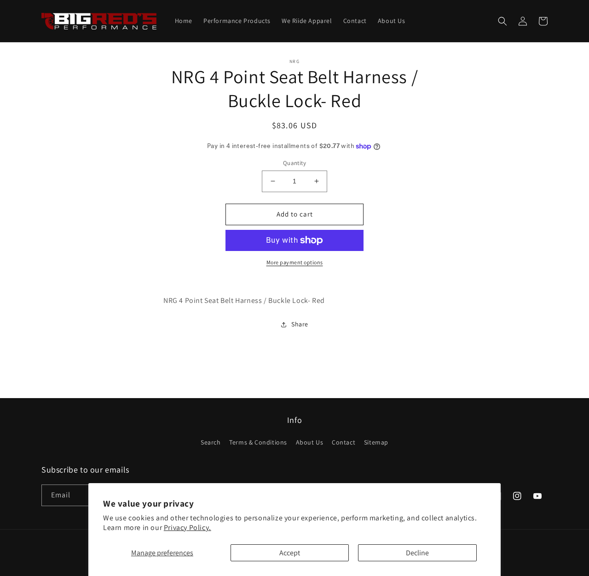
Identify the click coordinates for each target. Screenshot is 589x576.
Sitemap (376, 442)
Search (211, 442)
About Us (309, 442)
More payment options (294, 262)
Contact (343, 442)
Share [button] (299, 324)
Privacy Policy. (187, 527)
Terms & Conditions (258, 442)
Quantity (294, 163)
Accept (289, 553)
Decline (417, 553)
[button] (502, 21)
